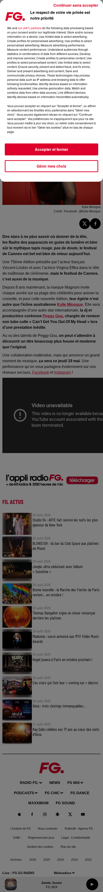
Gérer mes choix (51, 166)
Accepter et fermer (51, 149)
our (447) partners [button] (29, 28)
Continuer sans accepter (75, 5)
